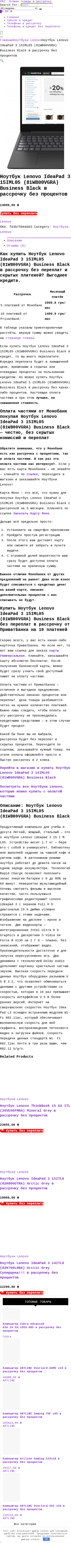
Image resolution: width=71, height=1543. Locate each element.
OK (46, 1539)
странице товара (20, 338)
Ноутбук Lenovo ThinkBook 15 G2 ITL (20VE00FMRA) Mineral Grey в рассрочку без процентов (35, 1110)
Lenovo (5, 221)
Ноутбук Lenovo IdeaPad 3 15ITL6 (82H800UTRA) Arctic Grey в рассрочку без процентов (32, 1183)
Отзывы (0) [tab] (16, 245)
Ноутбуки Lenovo (27, 40)
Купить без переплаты (19, 213)
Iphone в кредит (20, 20)
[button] (2, 61)
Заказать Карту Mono (31, 513)
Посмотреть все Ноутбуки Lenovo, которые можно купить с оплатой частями (32, 791)
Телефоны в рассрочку (24, 23)
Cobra (7, 1336)
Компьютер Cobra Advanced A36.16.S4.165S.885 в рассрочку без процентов (32, 1327)
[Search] (40, 9)
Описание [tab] (14, 240)
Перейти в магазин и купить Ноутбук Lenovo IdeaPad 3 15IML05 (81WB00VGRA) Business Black (35, 773)
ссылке (32, 474)
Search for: (9, 5)
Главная (13, 17)
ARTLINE (9, 1380)
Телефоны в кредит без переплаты (33, 26)
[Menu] (1, 33)
